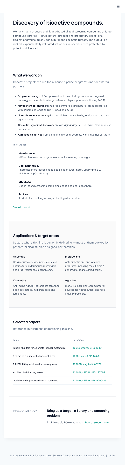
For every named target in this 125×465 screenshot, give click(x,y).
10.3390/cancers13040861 (88, 347)
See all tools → (21, 207)
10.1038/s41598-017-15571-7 (89, 372)
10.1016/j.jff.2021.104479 (86, 356)
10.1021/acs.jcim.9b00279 (87, 364)
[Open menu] (118, 6)
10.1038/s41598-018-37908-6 (89, 380)
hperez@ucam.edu (97, 422)
